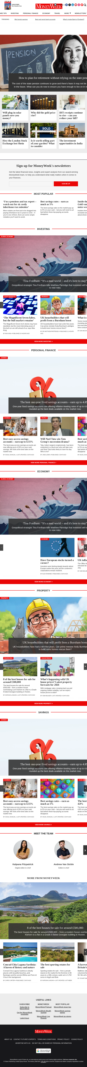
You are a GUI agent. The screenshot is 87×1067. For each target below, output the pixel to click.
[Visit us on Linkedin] (72, 5)
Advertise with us (22, 1043)
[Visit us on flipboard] (82, 5)
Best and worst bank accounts (45, 19)
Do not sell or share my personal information (52, 1043)
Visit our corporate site (70, 1059)
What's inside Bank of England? (73, 19)
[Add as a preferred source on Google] (43, 1050)
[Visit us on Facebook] (66, 5)
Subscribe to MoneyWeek (24, 1008)
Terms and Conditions (46, 1039)
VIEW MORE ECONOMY (43, 582)
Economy (46, 13)
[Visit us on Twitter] (69, 5)
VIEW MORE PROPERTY (43, 703)
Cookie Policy (77, 1039)
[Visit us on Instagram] (79, 5)
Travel (57, 13)
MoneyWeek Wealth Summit (43, 1012)
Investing (15, 13)
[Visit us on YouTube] (75, 5)
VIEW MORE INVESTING (43, 341)
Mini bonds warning (21, 19)
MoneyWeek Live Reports (43, 1017)
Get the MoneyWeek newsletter (24, 1013)
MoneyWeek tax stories (62, 1016)
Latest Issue (24, 1018)
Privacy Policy (63, 1039)
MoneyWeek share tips (62, 1007)
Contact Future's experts (25, 1039)
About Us (8, 1039)
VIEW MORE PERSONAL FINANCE (43, 462)
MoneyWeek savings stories (62, 1012)
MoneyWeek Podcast (43, 1007)
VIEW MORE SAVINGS (43, 825)
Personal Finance (30, 13)
